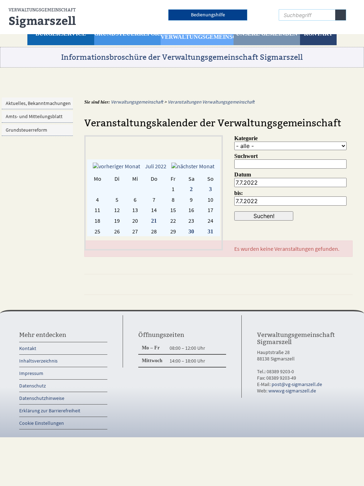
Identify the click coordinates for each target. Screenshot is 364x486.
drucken (312, 284)
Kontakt (27, 348)
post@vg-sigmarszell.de (297, 384)
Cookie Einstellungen (41, 423)
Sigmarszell (42, 17)
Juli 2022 (155, 166)
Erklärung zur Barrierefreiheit (49, 410)
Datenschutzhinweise (41, 398)
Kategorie (246, 138)
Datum (242, 174)
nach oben (338, 284)
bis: (238, 193)
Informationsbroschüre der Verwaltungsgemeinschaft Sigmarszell (182, 57)
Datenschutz (32, 385)
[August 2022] (192, 166)
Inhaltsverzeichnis (38, 361)
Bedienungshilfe (208, 14)
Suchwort (246, 156)
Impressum (31, 373)
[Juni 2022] (116, 166)
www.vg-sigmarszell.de (292, 390)
